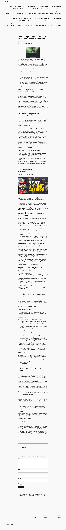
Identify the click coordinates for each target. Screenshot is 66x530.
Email (19, 473)
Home (35, 13)
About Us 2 (13, 3)
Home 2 (39, 13)
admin (26, 43)
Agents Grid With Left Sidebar (15, 6)
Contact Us (21, 11)
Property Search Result (56, 20)
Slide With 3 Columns (27, 23)
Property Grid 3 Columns (28, 18)
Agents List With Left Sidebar (42, 6)
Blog (18, 8)
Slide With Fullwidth (57, 23)
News (60, 13)
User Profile (41, 27)
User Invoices (58, 25)
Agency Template (33, 3)
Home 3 (43, 13)
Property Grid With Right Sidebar (54, 18)
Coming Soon (48, 8)
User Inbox (52, 25)
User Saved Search (57, 27)
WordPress (11, 524)
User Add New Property (44, 25)
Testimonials (35, 25)
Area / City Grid (13, 8)
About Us (8, 3)
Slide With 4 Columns (36, 23)
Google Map (18, 13)
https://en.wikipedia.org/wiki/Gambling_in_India (27, 274)
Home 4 (47, 13)
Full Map (35, 11)
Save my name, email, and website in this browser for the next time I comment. (32, 484)
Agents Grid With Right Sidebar (29, 6)
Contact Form (15, 11)
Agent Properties (49, 3)
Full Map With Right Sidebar (55, 11)
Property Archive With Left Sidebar (38, 15)
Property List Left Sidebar (33, 20)
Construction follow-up (56, 8)
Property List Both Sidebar (22, 20)
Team (31, 25)
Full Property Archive (10, 13)
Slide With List (9, 25)
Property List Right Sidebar (45, 20)
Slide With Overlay (17, 25)
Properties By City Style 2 (25, 15)
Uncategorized (30, 43)
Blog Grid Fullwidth (30, 8)
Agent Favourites (41, 3)
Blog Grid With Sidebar (39, 8)
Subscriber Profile (25, 25)
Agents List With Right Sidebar (55, 6)
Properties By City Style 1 (14, 15)
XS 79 (6, 1)
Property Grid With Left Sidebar (40, 18)
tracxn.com (36, 433)
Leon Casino (21, 59)
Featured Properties (29, 11)
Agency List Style (25, 3)
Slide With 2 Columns (17, 23)
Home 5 (51, 13)
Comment (20, 458)
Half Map (31, 13)
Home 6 (56, 13)
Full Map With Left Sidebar (43, 11)
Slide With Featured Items (47, 23)
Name (19, 469)
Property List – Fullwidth (11, 20)
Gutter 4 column (25, 13)
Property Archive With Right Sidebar (54, 15)
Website (19, 478)
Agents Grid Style (57, 3)
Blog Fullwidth (23, 8)
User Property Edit (48, 27)
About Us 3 (18, 3)
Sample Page (9, 23)
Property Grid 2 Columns (17, 18)
